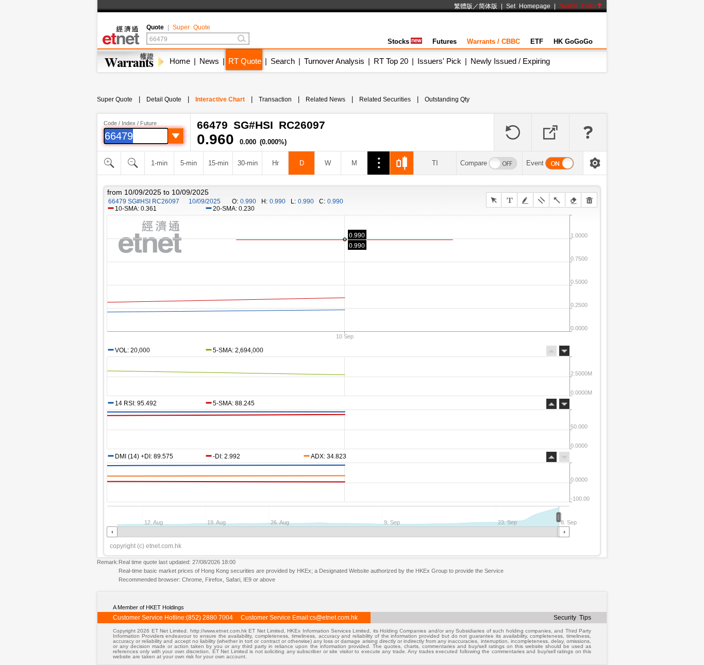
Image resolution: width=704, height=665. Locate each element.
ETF (536, 41)
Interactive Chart (220, 99)
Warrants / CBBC (493, 41)
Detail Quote (163, 99)
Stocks (398, 41)
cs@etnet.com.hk (334, 617)
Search (283, 61)
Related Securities (385, 99)
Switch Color (578, 6)
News (209, 61)
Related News (325, 99)
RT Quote (244, 61)
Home (180, 61)
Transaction (275, 99)
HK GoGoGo (573, 41)
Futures (444, 41)
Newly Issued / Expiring (510, 61)
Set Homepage (528, 6)
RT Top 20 (391, 61)
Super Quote (191, 27)
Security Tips (572, 617)
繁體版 (463, 6)
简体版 (488, 6)
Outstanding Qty (447, 99)
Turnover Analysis (334, 61)
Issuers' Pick (439, 61)
